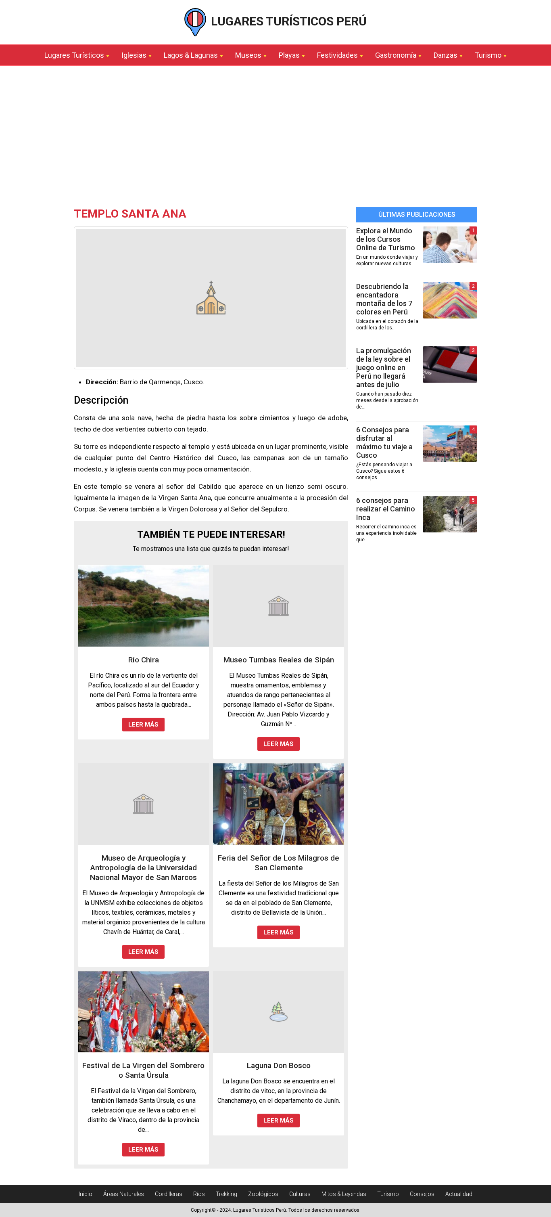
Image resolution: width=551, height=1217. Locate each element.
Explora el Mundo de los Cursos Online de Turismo (385, 239)
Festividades (337, 55)
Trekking (226, 1194)
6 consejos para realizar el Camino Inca (385, 509)
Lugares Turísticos (74, 55)
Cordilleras (168, 1194)
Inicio (85, 1194)
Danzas (445, 55)
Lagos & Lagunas (191, 55)
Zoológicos (263, 1194)
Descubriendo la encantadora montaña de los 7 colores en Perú (384, 299)
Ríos (199, 1194)
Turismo (488, 55)
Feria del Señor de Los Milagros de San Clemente (278, 862)
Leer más (143, 724)
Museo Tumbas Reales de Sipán (278, 659)
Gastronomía (395, 55)
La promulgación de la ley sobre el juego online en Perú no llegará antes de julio (383, 367)
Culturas (300, 1194)
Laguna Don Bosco (279, 1065)
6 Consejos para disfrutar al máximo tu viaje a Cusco (384, 442)
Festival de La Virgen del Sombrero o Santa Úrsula (143, 1070)
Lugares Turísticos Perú (287, 21)
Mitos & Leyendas (343, 1194)
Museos (248, 55)
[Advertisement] (275, 138)
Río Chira (143, 659)
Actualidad (458, 1194)
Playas (289, 55)
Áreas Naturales (123, 1194)
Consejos (422, 1194)
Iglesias (133, 55)
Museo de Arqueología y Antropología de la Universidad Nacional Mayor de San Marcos (143, 867)
